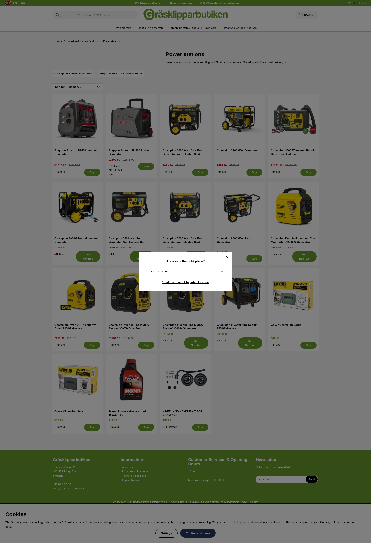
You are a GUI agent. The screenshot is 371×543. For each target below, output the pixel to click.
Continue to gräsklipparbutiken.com (185, 282)
